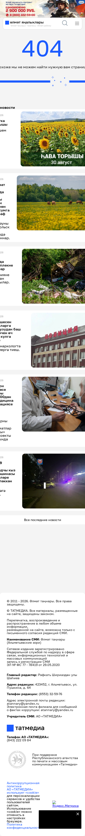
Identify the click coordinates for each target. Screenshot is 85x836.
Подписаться (57, 822)
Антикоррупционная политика (23, 784)
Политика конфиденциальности (24, 825)
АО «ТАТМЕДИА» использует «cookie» (23, 790)
